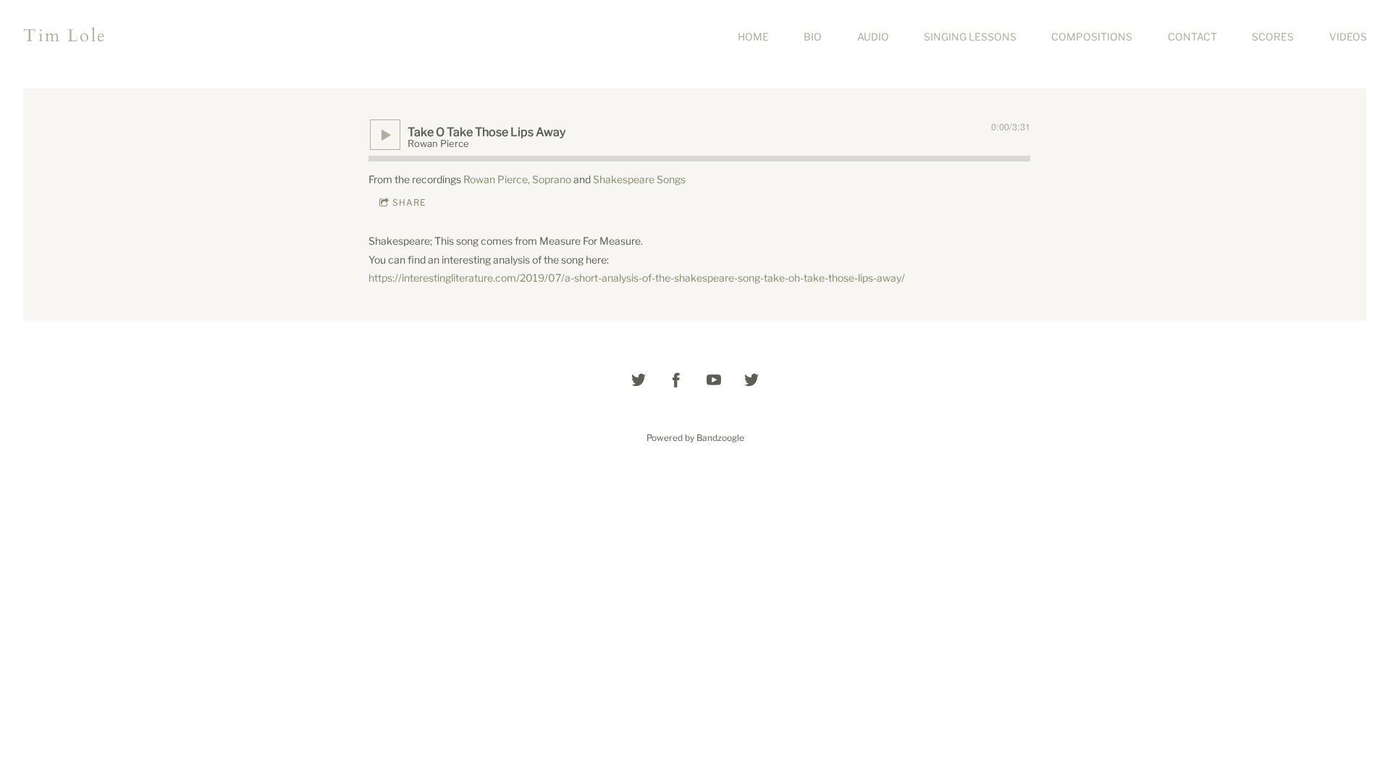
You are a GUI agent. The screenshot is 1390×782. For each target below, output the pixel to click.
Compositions (1091, 36)
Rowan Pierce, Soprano (517, 179)
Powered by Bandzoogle (695, 438)
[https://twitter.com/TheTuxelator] (751, 380)
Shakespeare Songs (639, 179)
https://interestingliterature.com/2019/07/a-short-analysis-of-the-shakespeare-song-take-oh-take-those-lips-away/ (636, 278)
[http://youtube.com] (714, 380)
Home (753, 36)
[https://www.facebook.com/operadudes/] (676, 380)
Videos (1348, 36)
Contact (1192, 36)
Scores (1273, 36)
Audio (873, 36)
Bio (813, 36)
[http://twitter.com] (638, 380)
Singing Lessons (970, 36)
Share (409, 202)
